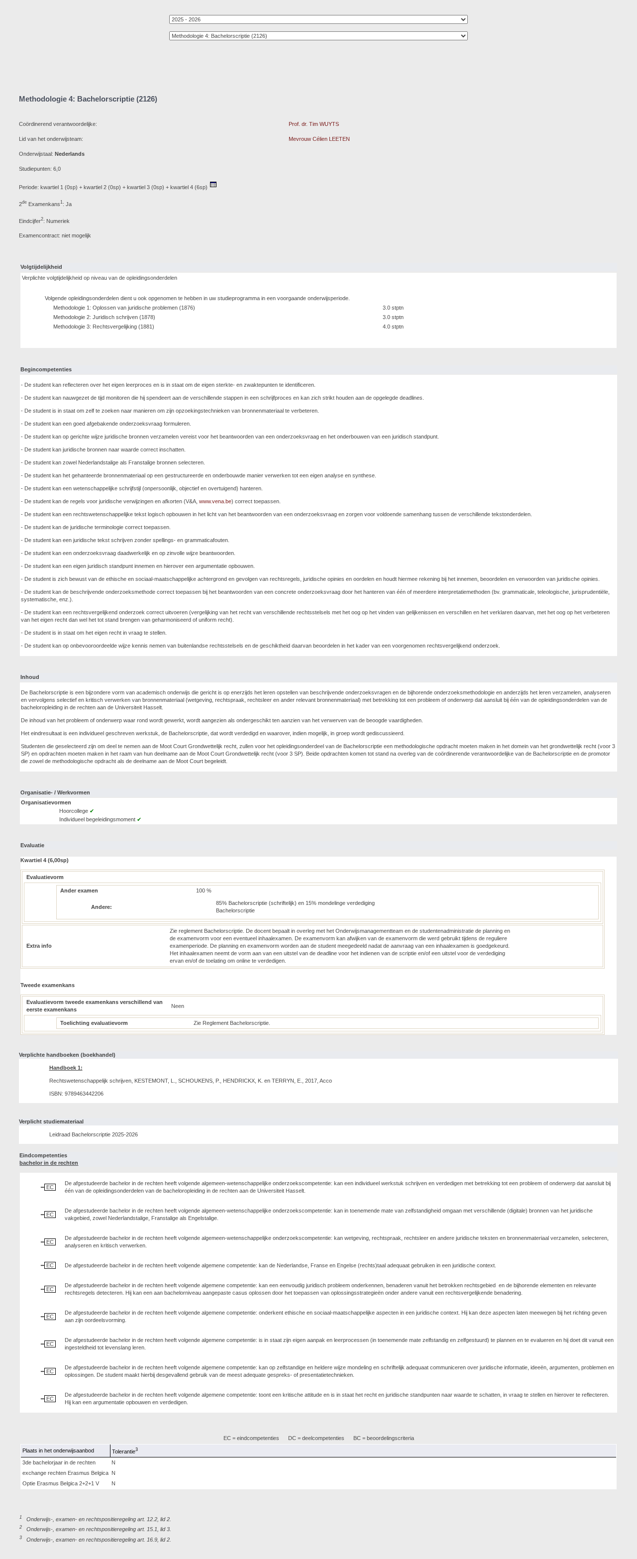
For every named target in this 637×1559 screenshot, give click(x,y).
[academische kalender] (213, 187)
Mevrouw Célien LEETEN (319, 139)
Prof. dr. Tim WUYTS (314, 124)
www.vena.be (215, 501)
